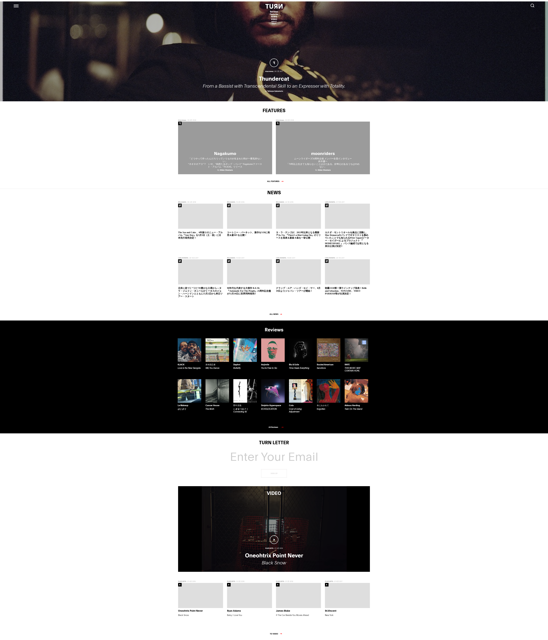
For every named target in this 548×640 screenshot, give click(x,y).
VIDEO (274, 19)
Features (274, 14)
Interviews (182, 120)
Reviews (274, 11)
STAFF (274, 24)
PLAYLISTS (182, 581)
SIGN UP (274, 473)
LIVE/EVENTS (330, 202)
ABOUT (274, 22)
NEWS (274, 16)
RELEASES (182, 202)
